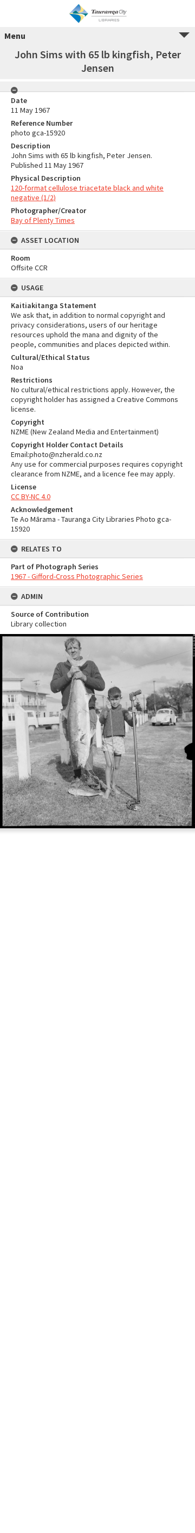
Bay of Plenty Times (43, 220)
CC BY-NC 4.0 (30, 496)
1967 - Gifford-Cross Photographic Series (77, 576)
